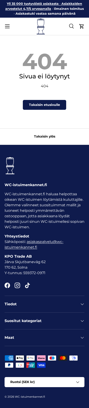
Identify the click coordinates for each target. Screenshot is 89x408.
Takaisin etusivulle (44, 105)
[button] (82, 26)
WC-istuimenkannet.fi (30, 396)
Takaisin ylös (44, 136)
